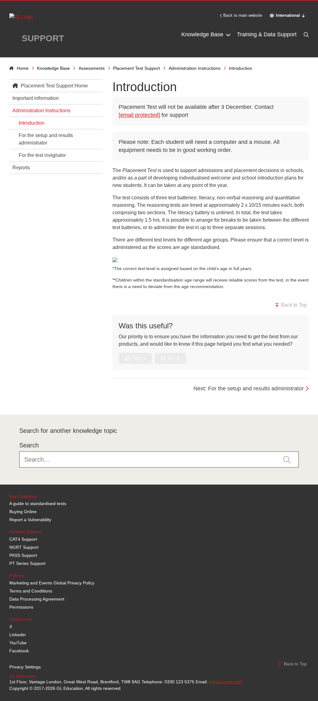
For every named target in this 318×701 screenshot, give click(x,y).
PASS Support (23, 555)
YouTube (18, 642)
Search (29, 445)
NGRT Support (24, 547)
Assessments (92, 68)
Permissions (21, 607)
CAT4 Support (23, 539)
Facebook (19, 650)
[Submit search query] (287, 459)
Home (23, 68)
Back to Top (293, 305)
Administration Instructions (194, 68)
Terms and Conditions (30, 590)
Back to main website (242, 15)
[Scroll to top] (8, 400)
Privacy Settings (25, 666)
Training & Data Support (267, 34)
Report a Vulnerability (30, 519)
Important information (35, 98)
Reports (21, 167)
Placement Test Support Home (54, 85)
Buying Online (23, 511)
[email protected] (139, 115)
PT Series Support (27, 563)
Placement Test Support (136, 68)
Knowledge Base (203, 34)
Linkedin (17, 634)
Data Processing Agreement (36, 599)
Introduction (31, 123)
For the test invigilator (42, 155)
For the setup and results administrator (46, 139)
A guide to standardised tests (37, 503)
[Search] (306, 34)
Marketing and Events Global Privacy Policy (51, 582)
